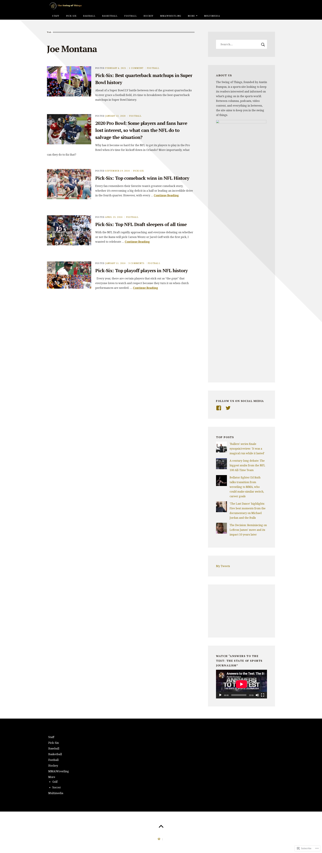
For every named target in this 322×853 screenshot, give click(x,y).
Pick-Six (71, 15)
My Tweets (223, 566)
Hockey (148, 15)
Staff (55, 15)
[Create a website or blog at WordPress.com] (159, 839)
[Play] (220, 695)
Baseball (89, 15)
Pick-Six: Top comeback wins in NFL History (142, 178)
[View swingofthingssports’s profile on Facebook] (218, 408)
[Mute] (257, 695)
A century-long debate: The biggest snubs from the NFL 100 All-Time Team (247, 465)
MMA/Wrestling (170, 15)
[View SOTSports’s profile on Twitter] (228, 408)
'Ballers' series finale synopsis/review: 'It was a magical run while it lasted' (247, 448)
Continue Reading (166, 195)
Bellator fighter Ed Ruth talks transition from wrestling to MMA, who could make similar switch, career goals (247, 487)
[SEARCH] (263, 44)
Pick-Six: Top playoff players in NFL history (141, 270)
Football (130, 15)
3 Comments (136, 263)
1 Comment (136, 68)
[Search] (241, 44)
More (191, 15)
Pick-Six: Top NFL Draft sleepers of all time (141, 224)
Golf (55, 782)
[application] (241, 684)
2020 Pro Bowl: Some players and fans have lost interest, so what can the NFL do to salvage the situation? (141, 130)
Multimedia (212, 15)
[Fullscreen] (262, 695)
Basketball (110, 15)
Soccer (56, 787)
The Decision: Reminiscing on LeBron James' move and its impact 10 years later (248, 529)
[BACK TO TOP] (161, 826)
